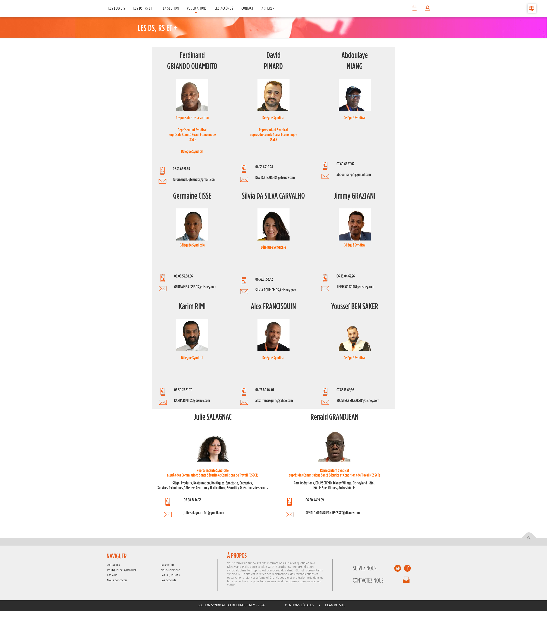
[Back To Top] (529, 538)
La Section (171, 8)
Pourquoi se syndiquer (121, 570)
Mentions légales (299, 605)
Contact (247, 8)
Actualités (113, 565)
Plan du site (335, 605)
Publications (197, 8)
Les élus (112, 575)
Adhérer (268, 8)
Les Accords (224, 8)
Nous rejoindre (170, 570)
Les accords (168, 580)
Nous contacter (117, 580)
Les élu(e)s (116, 8)
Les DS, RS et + (144, 8)
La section (167, 565)
